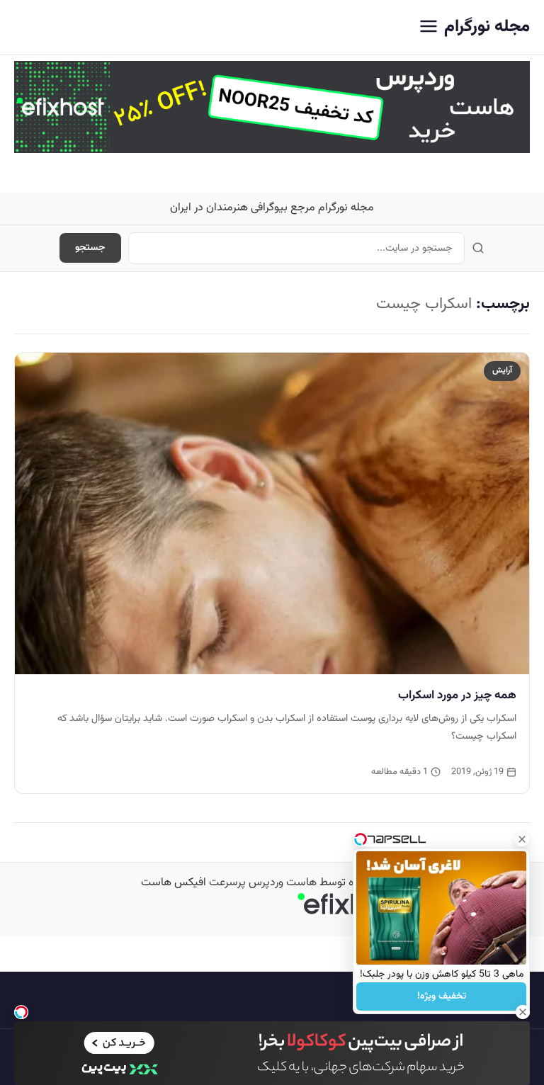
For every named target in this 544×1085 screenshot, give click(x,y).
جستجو (90, 248)
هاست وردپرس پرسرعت (263, 883)
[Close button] (522, 839)
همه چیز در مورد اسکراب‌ (457, 695)
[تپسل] (21, 1012)
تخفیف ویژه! (441, 996)
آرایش (502, 370)
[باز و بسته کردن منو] (428, 27)
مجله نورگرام (487, 26)
